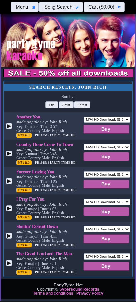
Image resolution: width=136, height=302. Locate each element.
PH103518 (42, 217)
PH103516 (42, 162)
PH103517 (42, 190)
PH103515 (42, 135)
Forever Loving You (35, 171)
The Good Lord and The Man (44, 253)
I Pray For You (30, 199)
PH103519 (42, 245)
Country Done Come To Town (44, 144)
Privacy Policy (89, 293)
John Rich (58, 122)
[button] (25, 7)
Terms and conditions (53, 293)
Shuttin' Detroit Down (37, 226)
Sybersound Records (79, 289)
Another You (28, 116)
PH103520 (42, 272)
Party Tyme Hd (63, 135)
